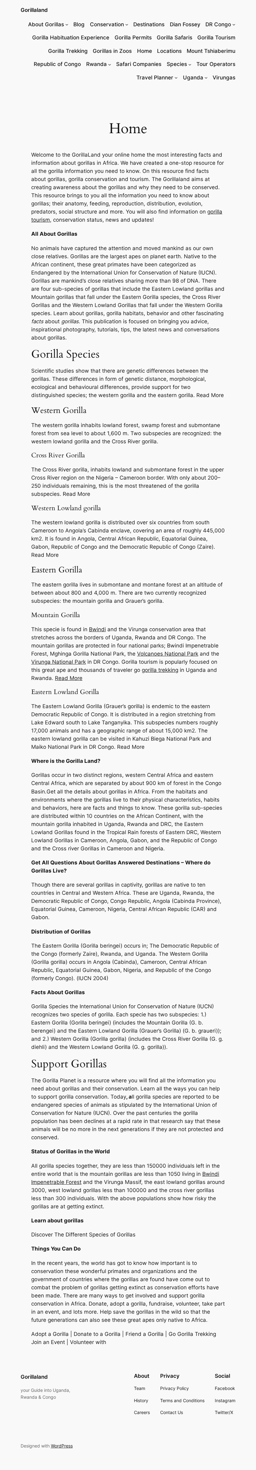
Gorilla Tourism (216, 37)
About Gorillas (46, 24)
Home (144, 51)
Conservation (107, 24)
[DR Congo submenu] (233, 24)
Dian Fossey (185, 24)
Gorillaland (34, 10)
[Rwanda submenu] (109, 64)
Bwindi (97, 629)
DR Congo (218, 24)
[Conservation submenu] (126, 24)
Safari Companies (138, 64)
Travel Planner (154, 77)
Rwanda (96, 64)
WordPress (62, 1445)
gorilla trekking (160, 670)
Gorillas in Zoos (112, 51)
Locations (169, 51)
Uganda (193, 77)
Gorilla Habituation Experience (70, 37)
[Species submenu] (189, 64)
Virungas (224, 77)
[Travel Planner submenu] (176, 77)
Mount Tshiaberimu (211, 51)
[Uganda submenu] (206, 77)
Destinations (149, 24)
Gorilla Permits (133, 37)
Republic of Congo (57, 64)
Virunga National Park (58, 662)
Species (177, 64)
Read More (68, 678)
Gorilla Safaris (174, 37)
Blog (79, 24)
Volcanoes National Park (167, 654)
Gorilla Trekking (68, 51)
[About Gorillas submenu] (66, 24)
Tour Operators (215, 64)
